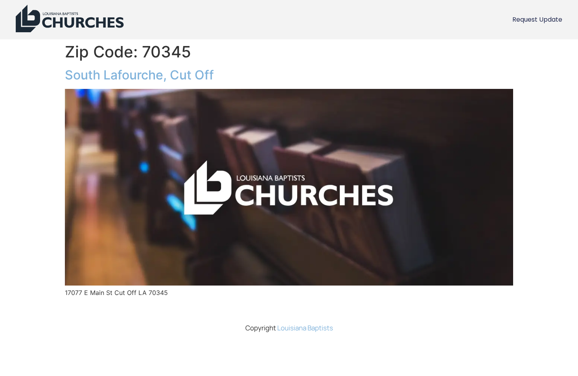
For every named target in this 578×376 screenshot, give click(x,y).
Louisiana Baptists (305, 327)
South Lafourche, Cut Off (139, 75)
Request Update (537, 19)
